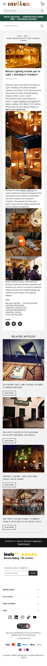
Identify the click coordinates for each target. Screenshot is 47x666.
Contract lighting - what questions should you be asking (20, 477)
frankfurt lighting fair (16, 308)
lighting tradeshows (14, 305)
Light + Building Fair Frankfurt (26, 101)
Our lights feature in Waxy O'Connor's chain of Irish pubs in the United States (22, 520)
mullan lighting (12, 303)
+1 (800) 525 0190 (23, 638)
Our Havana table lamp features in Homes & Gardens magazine (23, 386)
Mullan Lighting (27, 190)
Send (33, 573)
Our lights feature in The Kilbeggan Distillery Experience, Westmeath (20, 433)
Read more (9, 393)
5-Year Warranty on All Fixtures (27, 19)
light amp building (13, 314)
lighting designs (29, 303)
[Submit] (42, 25)
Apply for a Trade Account (12, 17)
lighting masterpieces (15, 310)
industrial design (13, 312)
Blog (25, 36)
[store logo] (19, 3)
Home (19, 36)
